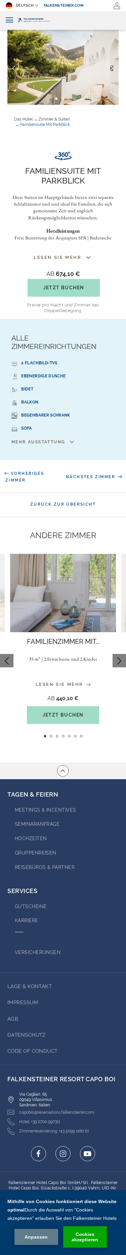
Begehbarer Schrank (45, 415)
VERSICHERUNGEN (37, 952)
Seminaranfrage (37, 824)
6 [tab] (75, 736)
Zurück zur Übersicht (63, 504)
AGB (12, 1019)
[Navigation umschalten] (9, 20)
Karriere (26, 920)
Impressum (22, 1003)
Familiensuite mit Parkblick (45, 124)
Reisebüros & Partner (45, 867)
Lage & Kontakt (29, 986)
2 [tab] (51, 736)
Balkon (29, 402)
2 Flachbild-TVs (39, 363)
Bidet (27, 389)
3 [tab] (57, 736)
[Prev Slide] (6, 660)
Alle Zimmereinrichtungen (53, 342)
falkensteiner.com (64, 5)
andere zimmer (63, 535)
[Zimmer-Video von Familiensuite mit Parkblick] (63, 156)
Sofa (26, 428)
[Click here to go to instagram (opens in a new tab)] (63, 1153)
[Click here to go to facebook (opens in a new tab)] (38, 1153)
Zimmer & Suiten (54, 119)
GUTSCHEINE (31, 906)
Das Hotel (23, 119)
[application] (63, 1222)
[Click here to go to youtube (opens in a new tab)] (87, 1153)
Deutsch (25, 5)
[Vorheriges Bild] (13, 68)
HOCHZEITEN (31, 838)
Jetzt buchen (63, 287)
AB (63, 273)
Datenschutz (26, 1035)
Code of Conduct (32, 1051)
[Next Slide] (119, 660)
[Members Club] (117, 5)
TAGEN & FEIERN (32, 794)
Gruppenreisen (35, 853)
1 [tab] (45, 736)
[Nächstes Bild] (111, 68)
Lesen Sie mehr (60, 684)
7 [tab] (81, 736)
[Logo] (63, 20)
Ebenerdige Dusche (43, 376)
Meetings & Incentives (45, 810)
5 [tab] (69, 736)
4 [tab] (63, 736)
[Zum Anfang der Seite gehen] (63, 771)
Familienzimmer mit (63, 642)
